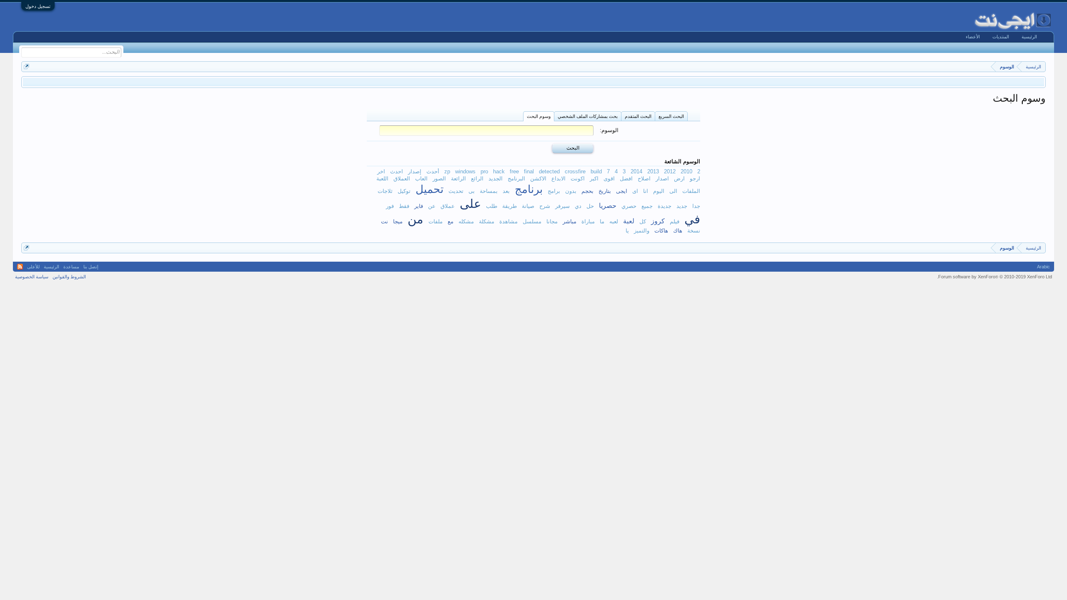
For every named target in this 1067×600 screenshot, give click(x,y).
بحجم (587, 191)
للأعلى (33, 266)
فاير (418, 206)
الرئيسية (1029, 36)
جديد (681, 206)
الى (673, 191)
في (692, 219)
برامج (554, 191)
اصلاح (644, 178)
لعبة (628, 221)
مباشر (569, 221)
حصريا (607, 205)
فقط (404, 206)
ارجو (695, 178)
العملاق (401, 178)
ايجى (621, 191)
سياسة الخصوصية (31, 276)
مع (450, 221)
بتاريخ (605, 191)
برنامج (529, 189)
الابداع (558, 178)
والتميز (641, 231)
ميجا (398, 221)
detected (549, 171)
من (415, 219)
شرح (544, 206)
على (470, 203)
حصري (628, 206)
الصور (439, 178)
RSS (20, 267)
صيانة (528, 206)
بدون (570, 191)
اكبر (594, 178)
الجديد (495, 178)
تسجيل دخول (37, 6)
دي (578, 206)
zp (447, 171)
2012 (670, 171)
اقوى (609, 178)
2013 (653, 171)
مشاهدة (508, 221)
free (514, 171)
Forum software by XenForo (994, 276)
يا (627, 231)
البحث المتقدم (638, 116)
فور (390, 206)
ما (602, 221)
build (596, 171)
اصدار (662, 178)
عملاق (448, 206)
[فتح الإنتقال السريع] (26, 66)
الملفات (691, 191)
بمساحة (489, 191)
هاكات (661, 231)
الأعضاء (973, 36)
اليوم (658, 191)
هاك (677, 231)
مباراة (588, 221)
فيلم (674, 221)
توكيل (404, 191)
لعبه (613, 221)
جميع (647, 206)
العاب (421, 178)
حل (590, 206)
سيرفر (562, 206)
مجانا (552, 221)
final (529, 171)
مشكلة (486, 221)
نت (384, 221)
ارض (679, 178)
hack (499, 171)
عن (432, 206)
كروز (658, 221)
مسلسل (532, 221)
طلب (491, 206)
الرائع (477, 178)
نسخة (693, 231)
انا (645, 191)
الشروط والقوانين (69, 276)
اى (635, 191)
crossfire (575, 171)
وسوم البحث (539, 116)
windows (465, 171)
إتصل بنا (90, 266)
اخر (381, 171)
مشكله (466, 221)
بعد (506, 191)
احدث (396, 171)
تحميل (429, 189)
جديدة (664, 206)
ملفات (435, 221)
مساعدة (71, 266)
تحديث (455, 191)
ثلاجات (385, 191)
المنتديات (1000, 36)
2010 (686, 171)
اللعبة (382, 178)
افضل (626, 178)
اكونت (578, 178)
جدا (696, 206)
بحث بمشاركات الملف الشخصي (588, 116)
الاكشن (538, 178)
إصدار (414, 171)
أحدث (432, 171)
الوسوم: (609, 130)
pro (484, 171)
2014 (636, 171)
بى (471, 191)
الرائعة (458, 178)
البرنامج (516, 178)
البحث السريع (671, 116)
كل (642, 221)
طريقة (509, 206)
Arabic (1043, 266)
